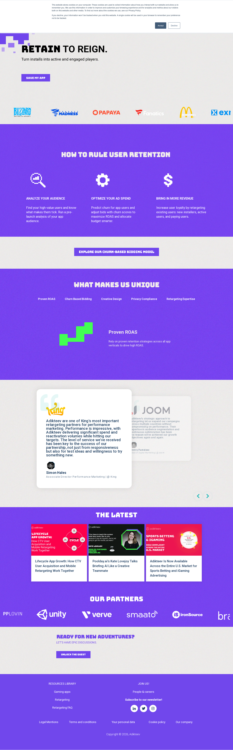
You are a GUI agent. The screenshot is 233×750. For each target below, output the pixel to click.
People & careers (143, 691)
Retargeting (62, 699)
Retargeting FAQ (62, 707)
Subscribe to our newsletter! (143, 699)
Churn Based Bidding (78, 299)
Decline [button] (174, 25)
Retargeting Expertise (181, 299)
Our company (184, 722)
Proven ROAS (46, 299)
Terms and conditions (82, 722)
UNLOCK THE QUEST (73, 654)
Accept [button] (161, 25)
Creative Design (111, 299)
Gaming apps (62, 691)
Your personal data (123, 722)
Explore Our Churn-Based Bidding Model (116, 252)
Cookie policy (157, 722)
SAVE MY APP (35, 78)
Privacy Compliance (144, 299)
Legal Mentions (48, 722)
